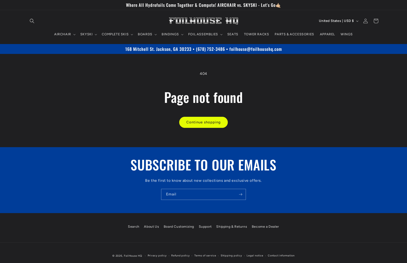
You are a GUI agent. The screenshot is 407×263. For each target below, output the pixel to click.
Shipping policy (231, 255)
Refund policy (180, 255)
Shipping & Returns (231, 227)
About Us (151, 227)
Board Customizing (179, 227)
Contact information (281, 255)
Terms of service (205, 255)
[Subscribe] (240, 194)
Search (133, 227)
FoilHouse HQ (133, 255)
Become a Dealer (265, 227)
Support (205, 227)
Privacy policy (157, 255)
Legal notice (255, 255)
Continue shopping (203, 122)
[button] (32, 21)
